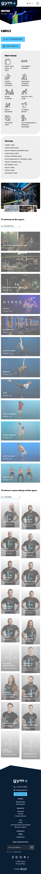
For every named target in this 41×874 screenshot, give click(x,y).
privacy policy (17, 852)
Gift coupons (20, 804)
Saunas (20, 814)
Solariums (20, 811)
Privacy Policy (20, 864)
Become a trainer (20, 827)
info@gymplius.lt (21, 790)
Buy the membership (14, 39)
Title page (4, 13)
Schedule (21, 831)
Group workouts (20, 816)
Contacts (20, 837)
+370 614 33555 (21, 787)
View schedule (12, 46)
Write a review (20, 794)
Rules (20, 822)
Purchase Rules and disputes (21, 825)
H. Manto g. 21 (20, 13)
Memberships (20, 802)
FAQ (20, 820)
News (20, 834)
